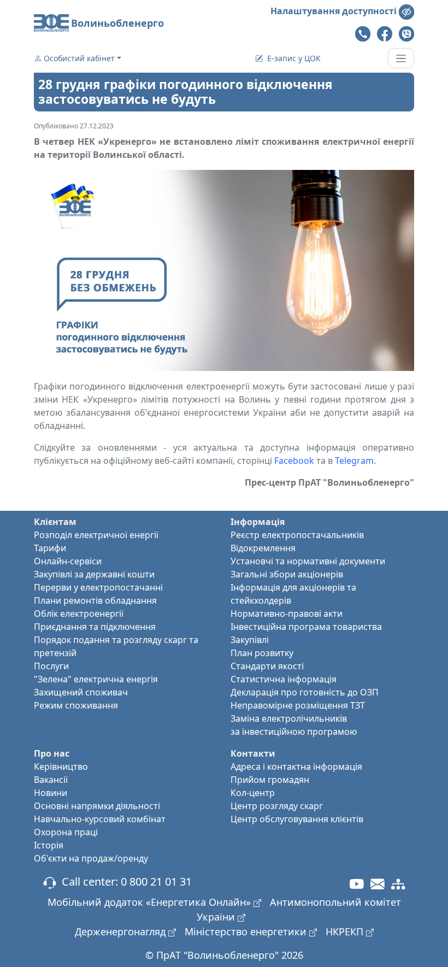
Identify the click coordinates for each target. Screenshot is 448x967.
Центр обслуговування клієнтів (297, 819)
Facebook (294, 461)
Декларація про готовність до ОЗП (305, 692)
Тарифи (50, 548)
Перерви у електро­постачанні (98, 587)
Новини (50, 793)
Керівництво (61, 766)
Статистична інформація (284, 679)
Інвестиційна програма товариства (306, 627)
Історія (48, 845)
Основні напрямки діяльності (97, 806)
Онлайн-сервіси (68, 561)
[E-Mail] (377, 883)
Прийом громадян (270, 780)
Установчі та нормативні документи (308, 561)
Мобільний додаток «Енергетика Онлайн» (151, 902)
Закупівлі (250, 640)
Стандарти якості (267, 666)
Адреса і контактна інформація (296, 766)
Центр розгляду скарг (277, 806)
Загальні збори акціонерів (287, 574)
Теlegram (354, 461)
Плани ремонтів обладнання (95, 600)
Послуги (51, 666)
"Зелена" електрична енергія (96, 679)
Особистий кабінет (79, 58)
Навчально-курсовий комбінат (100, 819)
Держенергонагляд (121, 931)
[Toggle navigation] (401, 58)
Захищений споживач (81, 692)
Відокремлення (263, 548)
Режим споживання (76, 705)
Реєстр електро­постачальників (297, 535)
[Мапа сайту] (398, 883)
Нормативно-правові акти (287, 614)
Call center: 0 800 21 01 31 (124, 881)
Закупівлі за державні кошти (94, 574)
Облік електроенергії (78, 614)
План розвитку (262, 653)
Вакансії (51, 780)
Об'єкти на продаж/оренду (91, 858)
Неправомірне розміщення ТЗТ (298, 705)
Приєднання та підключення (95, 627)
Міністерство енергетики (247, 931)
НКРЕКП (346, 931)
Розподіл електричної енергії (96, 535)
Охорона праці (66, 832)
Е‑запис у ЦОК (294, 58)
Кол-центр (253, 793)
